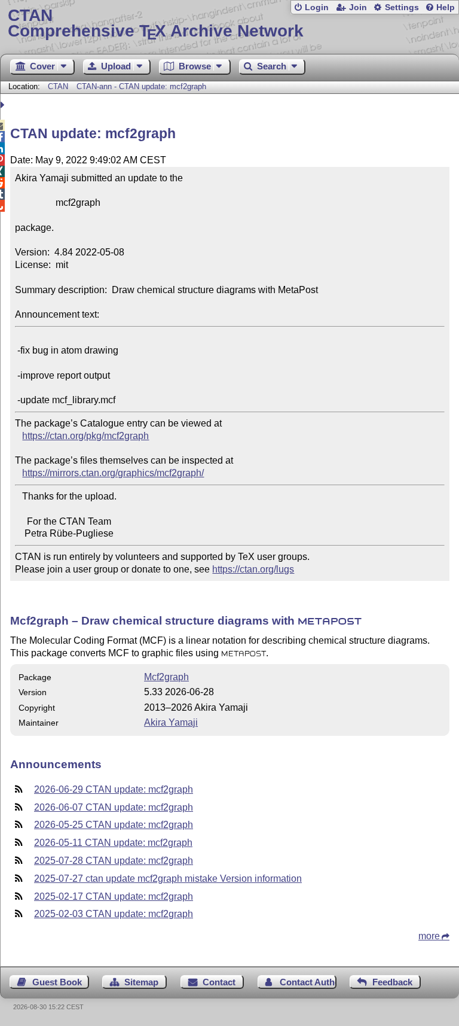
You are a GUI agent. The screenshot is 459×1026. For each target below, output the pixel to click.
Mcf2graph (166, 677)
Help (445, 7)
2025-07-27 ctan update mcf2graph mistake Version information (168, 878)
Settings (402, 7)
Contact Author (308, 982)
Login (317, 7)
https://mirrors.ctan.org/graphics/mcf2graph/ (113, 473)
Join (358, 7)
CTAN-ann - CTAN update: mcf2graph (141, 86)
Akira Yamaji (171, 722)
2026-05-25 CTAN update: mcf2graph (113, 825)
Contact (219, 982)
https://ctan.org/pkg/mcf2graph (85, 436)
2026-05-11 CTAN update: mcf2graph (113, 843)
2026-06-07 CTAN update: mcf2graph (113, 807)
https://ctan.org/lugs (253, 569)
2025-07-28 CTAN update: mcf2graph (113, 860)
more (429, 936)
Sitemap (141, 982)
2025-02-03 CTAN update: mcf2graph (113, 914)
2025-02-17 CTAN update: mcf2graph (113, 896)
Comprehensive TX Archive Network (156, 23)
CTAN (58, 86)
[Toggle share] (4, 105)
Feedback (392, 982)
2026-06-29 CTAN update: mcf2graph (113, 789)
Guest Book (57, 982)
